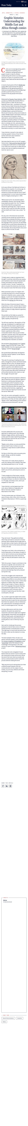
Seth (8, 457)
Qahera (4, 348)
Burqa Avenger (16, 348)
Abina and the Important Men (17, 143)
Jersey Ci (12, 300)
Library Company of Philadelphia (13, 641)
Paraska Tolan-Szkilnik (15, 99)
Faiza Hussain (13, 343)
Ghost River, (5, 643)
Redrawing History (21, 646)
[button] (14, 166)
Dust (7, 345)
